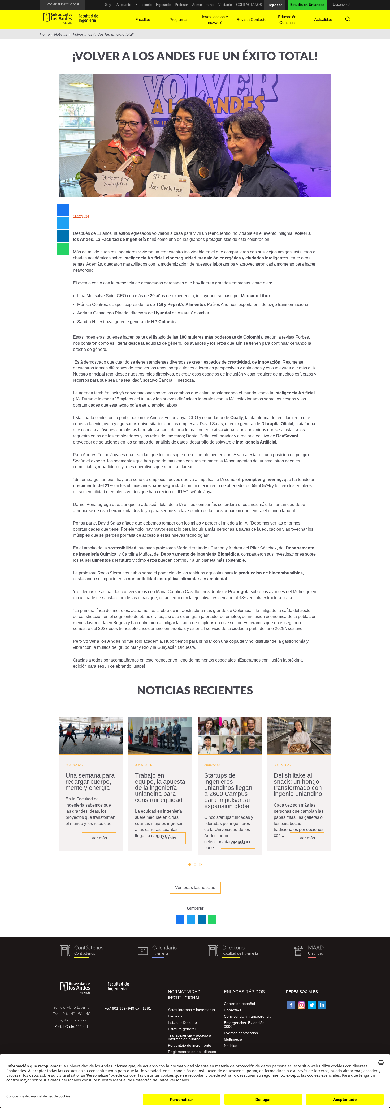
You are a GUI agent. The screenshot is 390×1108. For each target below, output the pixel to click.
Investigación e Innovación (215, 20)
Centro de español (239, 1003)
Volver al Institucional (63, 4)
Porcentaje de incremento (189, 1045)
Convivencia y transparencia (247, 1016)
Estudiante (143, 5)
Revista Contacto (251, 19)
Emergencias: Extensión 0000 (244, 1024)
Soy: (108, 5)
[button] (189, 864)
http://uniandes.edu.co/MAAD (308, 951)
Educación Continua (287, 20)
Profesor (181, 5)
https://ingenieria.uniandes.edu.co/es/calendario (157, 951)
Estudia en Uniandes (307, 5)
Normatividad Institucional (184, 995)
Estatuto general (182, 1029)
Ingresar (275, 5)
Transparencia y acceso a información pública (189, 1037)
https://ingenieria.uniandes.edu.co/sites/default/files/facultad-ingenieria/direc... (233, 951)
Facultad (142, 19)
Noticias (230, 1045)
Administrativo (203, 5)
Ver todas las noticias (195, 887)
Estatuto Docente (182, 1022)
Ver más (99, 838)
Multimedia (233, 1039)
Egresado (163, 5)
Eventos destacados (241, 1033)
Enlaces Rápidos (244, 992)
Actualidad (323, 19)
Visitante (225, 5)
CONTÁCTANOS (249, 5)
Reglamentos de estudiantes (192, 1052)
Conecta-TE (234, 1010)
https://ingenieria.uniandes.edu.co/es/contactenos (81, 951)
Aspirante (123, 5)
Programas (179, 19)
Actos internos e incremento (191, 1010)
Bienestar (176, 1016)
